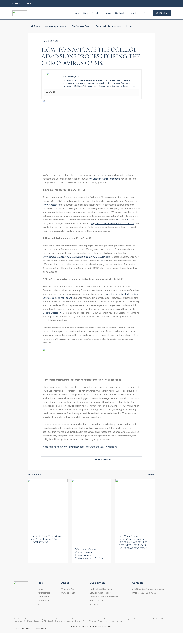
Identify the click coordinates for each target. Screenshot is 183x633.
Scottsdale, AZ (40, 621)
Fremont (118, 621)
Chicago (58, 619)
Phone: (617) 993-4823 (22, 3)
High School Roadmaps (101, 589)
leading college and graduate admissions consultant (94, 80)
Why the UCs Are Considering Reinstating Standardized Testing (89, 554)
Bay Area (34, 619)
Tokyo (85, 621)
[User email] (54, 92)
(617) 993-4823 (148, 593)
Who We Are (68, 589)
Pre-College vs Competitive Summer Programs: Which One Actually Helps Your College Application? (133, 542)
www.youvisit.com (100, 256)
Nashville (18, 621)
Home (76, 13)
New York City (158, 619)
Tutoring (108, 13)
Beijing (43, 619)
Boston (50, 619)
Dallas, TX (68, 619)
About (85, 13)
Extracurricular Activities (108, 26)
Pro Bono (94, 604)
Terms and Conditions (23, 628)
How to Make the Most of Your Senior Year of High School (46, 539)
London (116, 619)
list (101, 260)
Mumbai (147, 619)
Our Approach (68, 593)
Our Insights (120, 13)
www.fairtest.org (51, 204)
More (129, 26)
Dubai (84, 619)
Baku (27, 619)
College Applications (55, 26)
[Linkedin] (168, 3)
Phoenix (101, 621)
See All (151, 474)
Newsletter (135, 13)
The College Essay (81, 26)
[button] (91, 136)
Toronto (92, 621)
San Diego (28, 621)
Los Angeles (127, 619)
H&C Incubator (97, 600)
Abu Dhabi (18, 619)
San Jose (110, 621)
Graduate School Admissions (104, 596)
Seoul (50, 621)
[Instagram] (50, 92)
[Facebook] (162, 3)
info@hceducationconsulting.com (148, 589)
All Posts (35, 26)
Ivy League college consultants (104, 178)
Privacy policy (40, 628)
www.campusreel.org (53, 256)
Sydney (78, 621)
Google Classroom (52, 312)
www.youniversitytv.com (77, 256)
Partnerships (44, 593)
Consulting (96, 13)
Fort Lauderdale (95, 619)
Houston (108, 619)
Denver (78, 619)
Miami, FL (138, 619)
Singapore (68, 621)
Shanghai (59, 621)
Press (146, 13)
